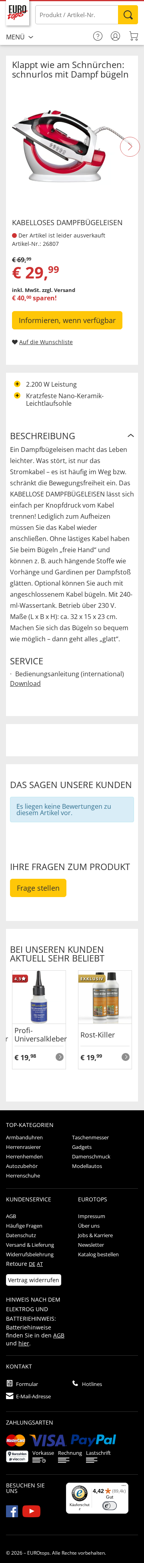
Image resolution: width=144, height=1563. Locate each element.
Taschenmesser (90, 1137)
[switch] (109, 1505)
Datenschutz (21, 1235)
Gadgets (82, 1146)
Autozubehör (22, 1166)
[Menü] (123, 1487)
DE (32, 1263)
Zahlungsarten (29, 1422)
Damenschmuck (91, 1156)
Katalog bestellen (98, 1254)
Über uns (89, 1225)
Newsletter (91, 1244)
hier (23, 1343)
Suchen (128, 14)
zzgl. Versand (58, 290)
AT (40, 1263)
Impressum (91, 1216)
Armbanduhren (24, 1137)
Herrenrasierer (23, 1146)
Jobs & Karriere (95, 1235)
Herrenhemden (24, 1156)
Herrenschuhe (23, 1175)
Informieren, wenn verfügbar (67, 320)
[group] (39, 1027)
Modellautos (87, 1166)
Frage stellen (38, 888)
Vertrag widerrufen (33, 1280)
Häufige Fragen (24, 1225)
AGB (11, 1216)
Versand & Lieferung (30, 1244)
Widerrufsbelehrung (30, 1254)
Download (25, 683)
